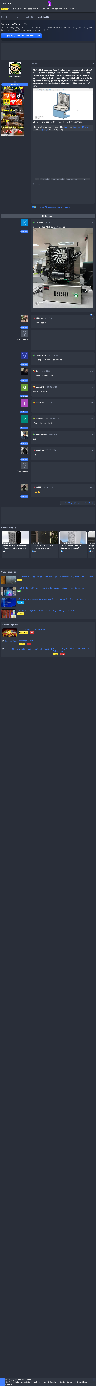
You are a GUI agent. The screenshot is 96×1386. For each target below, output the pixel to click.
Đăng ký (85, 127)
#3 (91, 318)
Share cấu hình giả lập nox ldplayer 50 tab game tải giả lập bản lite (47, 610)
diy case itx (44, 179)
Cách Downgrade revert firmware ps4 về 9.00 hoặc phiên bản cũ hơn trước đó (52, 599)
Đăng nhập (43, 129)
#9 (91, 434)
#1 (94, 64)
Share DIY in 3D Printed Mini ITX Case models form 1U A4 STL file (15, 547)
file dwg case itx (58, 179)
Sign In (67, 127)
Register (76, 127)
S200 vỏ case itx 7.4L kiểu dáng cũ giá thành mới (71, 547)
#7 (92, 403)
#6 (91, 387)
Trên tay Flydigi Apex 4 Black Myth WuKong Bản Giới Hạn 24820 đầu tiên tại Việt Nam (55, 577)
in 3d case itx (71, 179)
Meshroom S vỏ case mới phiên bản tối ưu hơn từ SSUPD (42, 547)
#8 (91, 419)
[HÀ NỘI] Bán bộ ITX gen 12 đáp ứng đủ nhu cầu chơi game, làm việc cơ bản (51, 588)
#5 (91, 371)
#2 (92, 222)
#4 (91, 355)
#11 (91, 487)
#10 (91, 450)
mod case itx (84, 179)
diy (37, 179)
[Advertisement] (48, 51)
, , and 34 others (53, 207)
